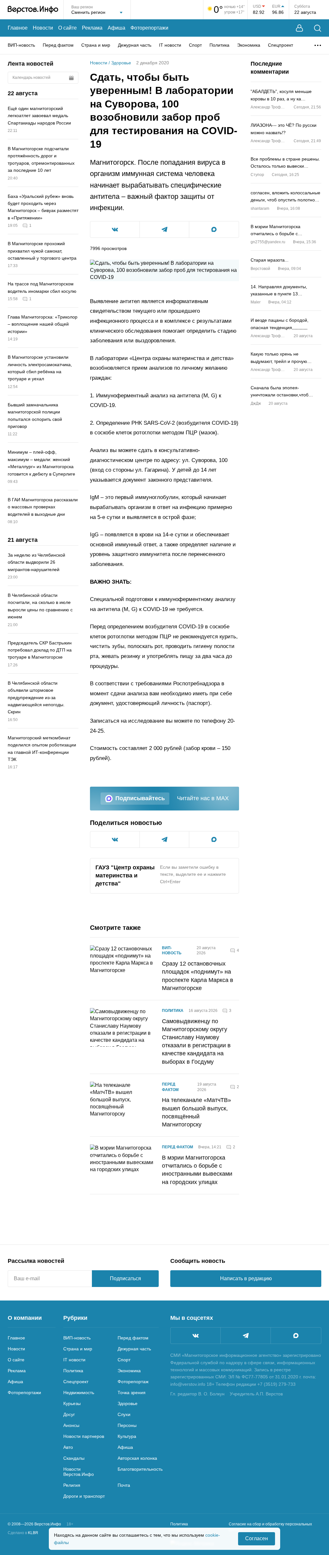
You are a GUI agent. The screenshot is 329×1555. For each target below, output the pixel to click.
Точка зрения (132, 1392)
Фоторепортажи (149, 28)
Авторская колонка (137, 1458)
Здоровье (121, 62)
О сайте (67, 28)
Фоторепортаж (133, 1381)
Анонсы (71, 1425)
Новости (43, 28)
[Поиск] (317, 28)
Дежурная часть (134, 45)
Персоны (127, 1425)
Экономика (248, 45)
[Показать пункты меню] (318, 45)
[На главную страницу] (33, 10)
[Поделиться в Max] (214, 229)
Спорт (195, 45)
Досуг (69, 1414)
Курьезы (72, 1403)
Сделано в (23, 1533)
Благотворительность (140, 1469)
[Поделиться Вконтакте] (114, 229)
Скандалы (73, 1458)
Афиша (116, 28)
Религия (71, 1485)
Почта (124, 1485)
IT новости (170, 45)
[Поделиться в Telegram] (164, 229)
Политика (219, 45)
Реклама (92, 28)
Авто (68, 1447)
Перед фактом (58, 45)
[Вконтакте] (195, 1336)
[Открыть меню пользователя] (299, 28)
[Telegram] (246, 1336)
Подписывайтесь (140, 798)
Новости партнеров (83, 1436)
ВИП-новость (21, 45)
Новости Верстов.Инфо (78, 1472)
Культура (127, 1436)
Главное (18, 28)
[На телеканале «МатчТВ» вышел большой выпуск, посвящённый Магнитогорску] (122, 1105)
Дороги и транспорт (84, 1496)
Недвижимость (78, 1392)
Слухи (124, 1414)
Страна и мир (95, 45)
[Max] (296, 1336)
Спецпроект (280, 45)
